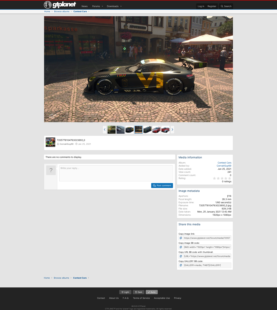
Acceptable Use (162, 298)
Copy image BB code (189, 243)
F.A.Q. (126, 298)
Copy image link (186, 233)
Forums (96, 6)
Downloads (112, 6)
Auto (152, 292)
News (85, 6)
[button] (102, 6)
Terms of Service (141, 298)
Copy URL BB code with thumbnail (196, 252)
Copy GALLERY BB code (190, 261)
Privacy (177, 298)
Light (126, 292)
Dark (139, 292)
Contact (101, 298)
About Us (114, 298)
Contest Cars (224, 162)
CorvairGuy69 (66, 144)
